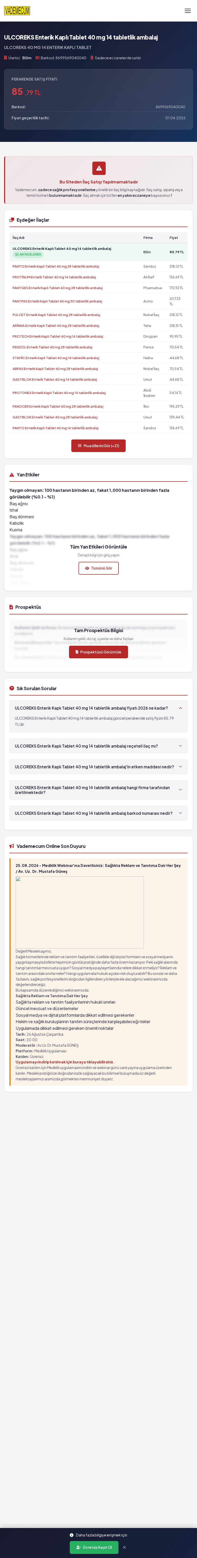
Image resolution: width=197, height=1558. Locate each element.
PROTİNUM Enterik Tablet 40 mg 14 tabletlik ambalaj (54, 277)
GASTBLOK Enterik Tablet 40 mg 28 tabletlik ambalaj (55, 417)
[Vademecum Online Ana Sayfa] (17, 10)
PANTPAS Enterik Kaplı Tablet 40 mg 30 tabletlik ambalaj (57, 301)
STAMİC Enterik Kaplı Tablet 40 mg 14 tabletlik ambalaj (56, 358)
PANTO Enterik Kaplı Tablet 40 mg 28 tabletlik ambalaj (56, 266)
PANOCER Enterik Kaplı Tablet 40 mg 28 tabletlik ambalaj (58, 406)
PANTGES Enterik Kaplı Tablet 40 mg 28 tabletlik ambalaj (58, 288)
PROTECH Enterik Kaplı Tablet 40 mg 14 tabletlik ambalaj (58, 336)
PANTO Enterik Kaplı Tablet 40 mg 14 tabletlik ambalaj (55, 428)
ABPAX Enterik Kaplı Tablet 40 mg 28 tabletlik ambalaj (55, 368)
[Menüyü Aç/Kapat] (188, 11)
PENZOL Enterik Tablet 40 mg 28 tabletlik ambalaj (52, 347)
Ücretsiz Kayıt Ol (97, 1547)
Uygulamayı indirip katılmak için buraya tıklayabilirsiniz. (65, 1062)
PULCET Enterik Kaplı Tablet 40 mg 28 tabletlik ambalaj (56, 314)
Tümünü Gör (101, 568)
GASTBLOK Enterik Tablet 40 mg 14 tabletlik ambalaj (55, 379)
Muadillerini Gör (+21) (101, 446)
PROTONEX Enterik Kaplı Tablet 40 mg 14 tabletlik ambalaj (59, 392)
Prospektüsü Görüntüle (100, 652)
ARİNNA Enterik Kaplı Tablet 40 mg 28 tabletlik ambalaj (56, 325)
